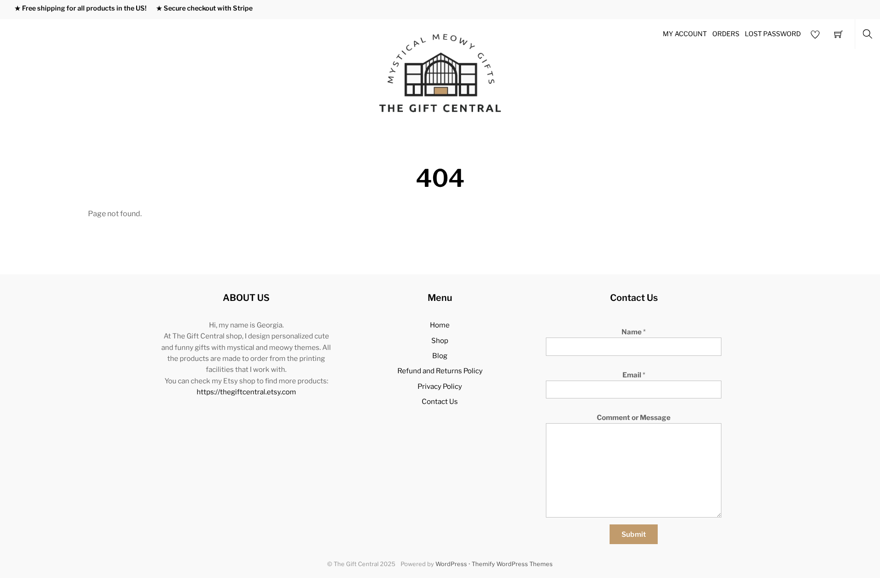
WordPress (451, 564)
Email (633, 375)
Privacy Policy (440, 386)
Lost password (773, 34)
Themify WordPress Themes (512, 564)
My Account (685, 34)
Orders (725, 34)
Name (634, 331)
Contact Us (440, 401)
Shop (439, 340)
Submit (634, 534)
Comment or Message (634, 417)
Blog (439, 355)
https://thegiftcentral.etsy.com (246, 391)
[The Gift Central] (441, 72)
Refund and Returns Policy (440, 370)
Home (440, 325)
